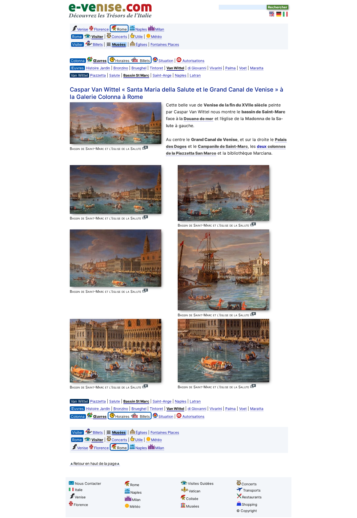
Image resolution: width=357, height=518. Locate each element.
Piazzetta (98, 75)
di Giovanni (197, 68)
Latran (195, 75)
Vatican (194, 491)
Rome (134, 485)
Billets (98, 44)
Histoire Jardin (98, 68)
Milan (159, 29)
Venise (82, 29)
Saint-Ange (162, 75)
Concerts (119, 37)
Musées (192, 506)
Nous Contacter (88, 483)
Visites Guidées (201, 483)
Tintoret (156, 68)
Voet (243, 68)
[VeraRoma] (286, 14)
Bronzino (120, 68)
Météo (156, 37)
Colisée (192, 499)
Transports (252, 490)
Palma (230, 68)
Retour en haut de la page (95, 463)
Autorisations (193, 61)
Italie (79, 490)
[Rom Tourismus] (279, 14)
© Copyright (247, 511)
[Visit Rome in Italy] (272, 14)
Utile (139, 37)
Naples (141, 29)
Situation (165, 61)
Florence (101, 29)
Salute (114, 75)
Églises (141, 44)
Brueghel (138, 68)
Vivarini (216, 68)
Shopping (249, 504)
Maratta (256, 68)
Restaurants (252, 497)
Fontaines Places (165, 44)
